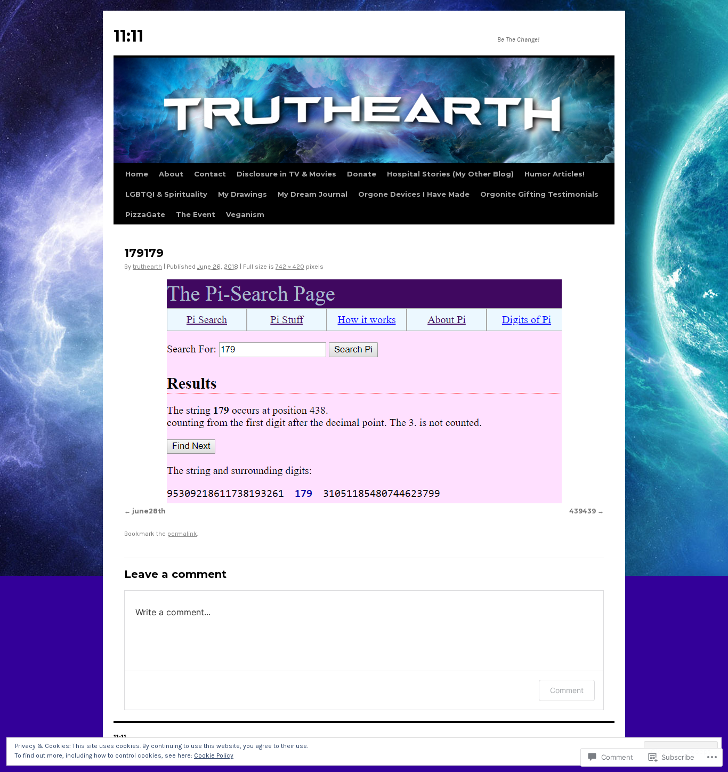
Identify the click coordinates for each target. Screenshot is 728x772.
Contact (210, 174)
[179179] (364, 391)
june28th (149, 511)
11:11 (128, 36)
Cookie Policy (213, 755)
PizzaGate (145, 214)
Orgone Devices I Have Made (414, 194)
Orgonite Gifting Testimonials (539, 194)
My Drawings (242, 194)
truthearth (147, 266)
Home (136, 174)
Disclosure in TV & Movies (286, 174)
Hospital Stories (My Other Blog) (450, 174)
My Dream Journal (312, 194)
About (171, 174)
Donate (361, 174)
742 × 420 (290, 266)
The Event (195, 214)
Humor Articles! (554, 174)
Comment (567, 690)
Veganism (245, 214)
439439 (582, 511)
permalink (182, 533)
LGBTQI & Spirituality (166, 194)
